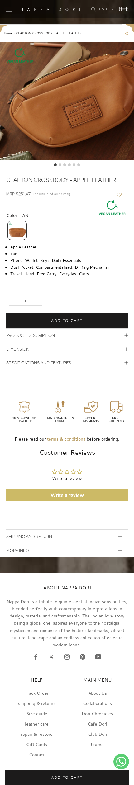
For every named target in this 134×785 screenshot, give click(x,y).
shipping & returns (36, 703)
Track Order (37, 693)
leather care (37, 724)
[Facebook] (36, 656)
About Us (97, 693)
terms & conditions (66, 439)
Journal (97, 744)
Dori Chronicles (97, 713)
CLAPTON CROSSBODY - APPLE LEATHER (49, 33)
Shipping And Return (29, 536)
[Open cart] (122, 9)
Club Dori (97, 734)
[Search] (93, 9)
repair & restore (37, 734)
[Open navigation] (9, 9)
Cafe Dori (97, 724)
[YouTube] (98, 656)
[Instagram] (67, 656)
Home (8, 33)
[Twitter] (51, 656)
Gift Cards (36, 744)
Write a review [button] (67, 495)
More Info (17, 550)
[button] (17, 230)
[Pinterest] (82, 656)
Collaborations (97, 703)
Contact (37, 755)
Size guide (36, 713)
